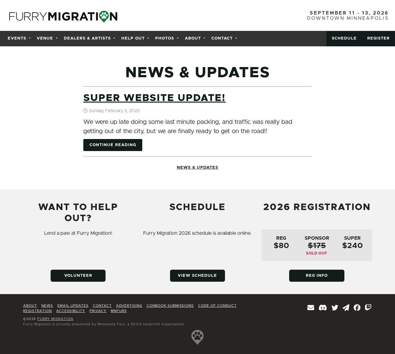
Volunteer (78, 276)
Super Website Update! (154, 98)
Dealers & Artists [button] (87, 38)
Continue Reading (112, 145)
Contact (102, 305)
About (30, 305)
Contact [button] (222, 38)
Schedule (344, 38)
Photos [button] (164, 38)
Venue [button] (45, 38)
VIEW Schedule (197, 276)
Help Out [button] (133, 38)
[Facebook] (357, 308)
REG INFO (317, 276)
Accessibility (70, 311)
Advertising (129, 305)
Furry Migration (55, 319)
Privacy (97, 311)
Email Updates (73, 305)
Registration (37, 311)
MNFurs (119, 311)
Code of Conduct (217, 305)
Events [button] (17, 38)
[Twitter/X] (335, 308)
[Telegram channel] (346, 308)
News (197, 168)
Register (378, 38)
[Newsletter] (310, 308)
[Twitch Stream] (368, 308)
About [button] (193, 38)
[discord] (322, 308)
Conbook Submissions (170, 305)
